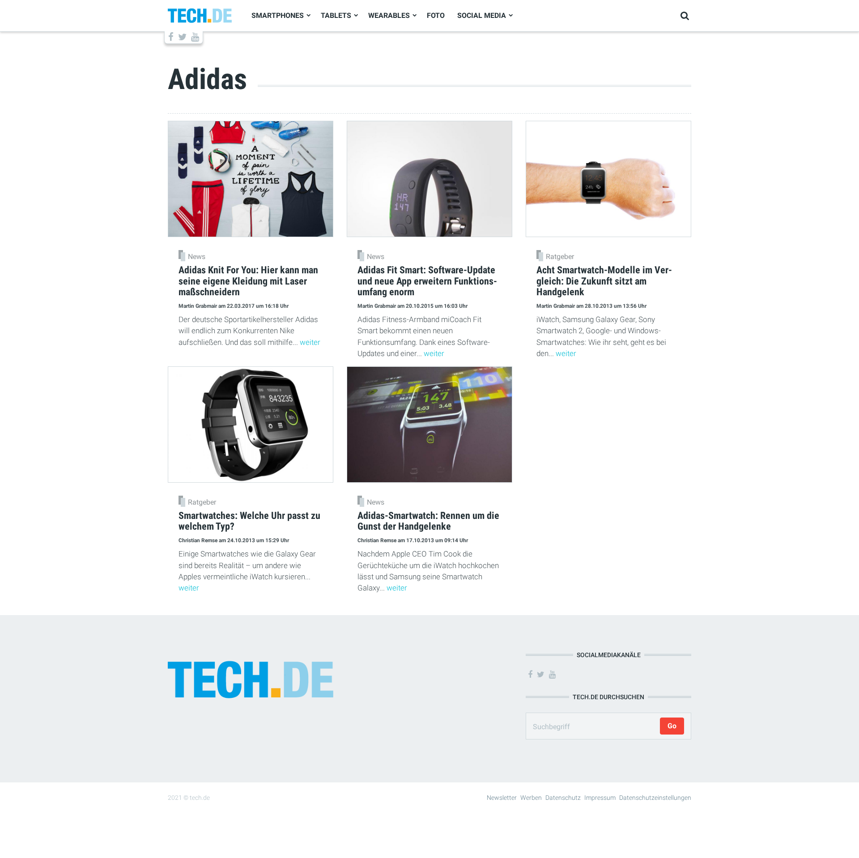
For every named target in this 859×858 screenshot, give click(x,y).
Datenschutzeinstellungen (655, 797)
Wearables (389, 15)
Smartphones (277, 15)
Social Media (481, 15)
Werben (531, 797)
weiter (310, 342)
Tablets (336, 15)
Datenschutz (563, 797)
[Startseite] (200, 15)
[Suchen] (684, 16)
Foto (436, 15)
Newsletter (502, 797)
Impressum (600, 797)
